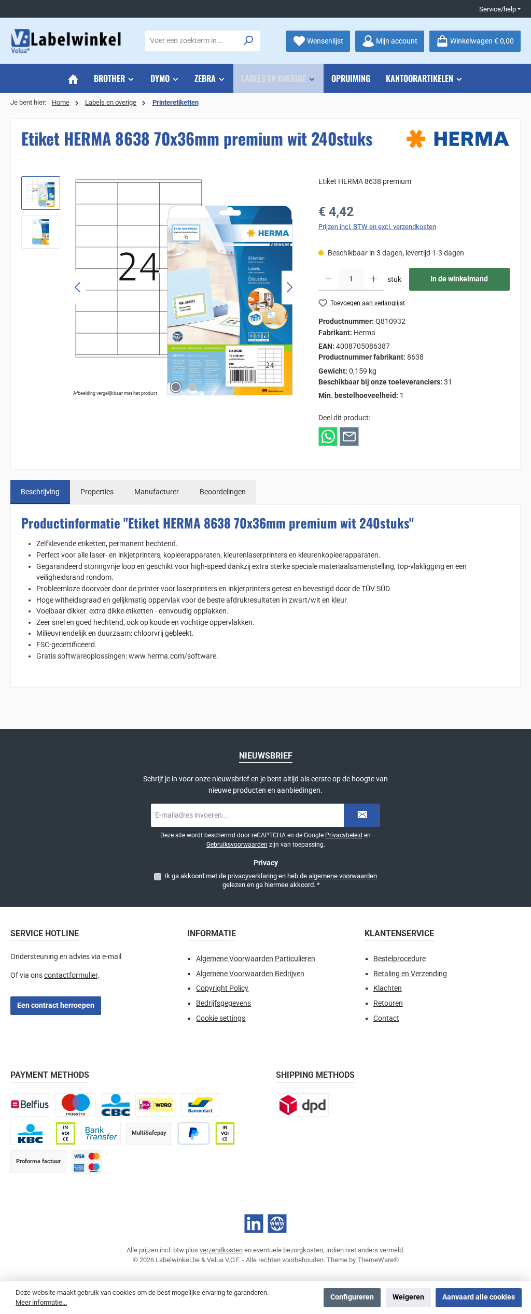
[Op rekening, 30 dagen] (65, 1133)
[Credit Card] (87, 1162)
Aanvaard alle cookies (478, 1297)
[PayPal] (193, 1133)
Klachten (387, 988)
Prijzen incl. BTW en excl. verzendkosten (377, 227)
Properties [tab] (97, 492)
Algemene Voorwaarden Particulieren (255, 958)
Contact (386, 1018)
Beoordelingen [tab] (223, 492)
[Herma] (458, 138)
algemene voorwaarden (343, 876)
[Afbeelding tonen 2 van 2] (192, 387)
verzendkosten (221, 1250)
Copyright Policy (222, 988)
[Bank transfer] (101, 1133)
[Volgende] (289, 287)
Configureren (352, 1297)
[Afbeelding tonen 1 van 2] (176, 387)
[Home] (73, 78)
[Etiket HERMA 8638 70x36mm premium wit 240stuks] (184, 287)
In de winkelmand (459, 279)
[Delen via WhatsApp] (328, 436)
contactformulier (70, 975)
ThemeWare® (378, 1260)
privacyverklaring (252, 876)
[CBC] (115, 1105)
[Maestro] (75, 1105)
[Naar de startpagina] (67, 41)
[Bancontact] (200, 1105)
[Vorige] (78, 287)
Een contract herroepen (55, 1005)
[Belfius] (30, 1105)
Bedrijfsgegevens (223, 1003)
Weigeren (408, 1297)
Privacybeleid (343, 835)
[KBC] (30, 1133)
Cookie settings (220, 1018)
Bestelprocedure (399, 958)
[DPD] (302, 1105)
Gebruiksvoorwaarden (237, 844)
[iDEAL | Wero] (155, 1105)
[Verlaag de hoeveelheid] (328, 279)
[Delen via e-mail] (349, 436)
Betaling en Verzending (410, 973)
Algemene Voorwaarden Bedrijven (250, 973)
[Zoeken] (248, 41)
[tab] (40, 492)
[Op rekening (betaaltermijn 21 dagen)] (225, 1133)
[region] (159, 287)
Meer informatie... (41, 1302)
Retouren (388, 1003)
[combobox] (191, 41)
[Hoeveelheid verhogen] (374, 279)
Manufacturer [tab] (156, 492)
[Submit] (362, 815)
